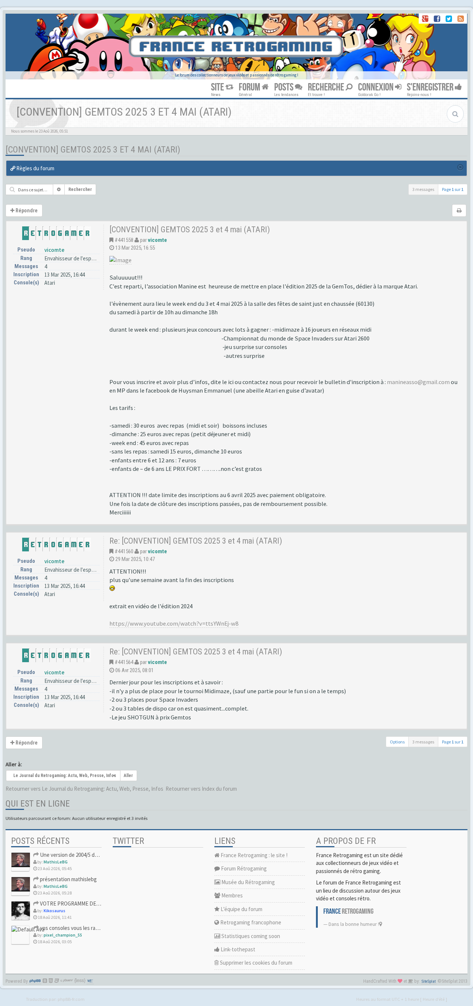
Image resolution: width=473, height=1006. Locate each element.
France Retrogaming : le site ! (253, 855)
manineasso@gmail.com (418, 382)
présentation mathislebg (68, 879)
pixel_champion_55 (63, 935)
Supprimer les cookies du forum (255, 962)
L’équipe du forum (241, 909)
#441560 (124, 551)
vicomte (54, 249)
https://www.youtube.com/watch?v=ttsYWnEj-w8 (173, 623)
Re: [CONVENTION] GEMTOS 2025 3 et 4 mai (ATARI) (195, 540)
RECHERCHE (327, 87)
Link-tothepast (237, 949)
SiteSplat (429, 981)
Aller (128, 775)
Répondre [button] (26, 210)
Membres (231, 895)
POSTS (284, 87)
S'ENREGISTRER (431, 87)
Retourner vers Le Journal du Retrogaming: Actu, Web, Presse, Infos (84, 788)
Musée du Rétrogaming (247, 882)
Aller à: (14, 764)
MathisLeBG (56, 862)
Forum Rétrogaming (243, 868)
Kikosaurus (54, 910)
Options (397, 742)
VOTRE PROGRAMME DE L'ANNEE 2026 (83, 903)
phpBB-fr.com (71, 999)
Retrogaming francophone (250, 922)
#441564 (124, 662)
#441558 (124, 240)
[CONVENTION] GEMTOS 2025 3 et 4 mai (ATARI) (93, 149)
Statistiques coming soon (250, 936)
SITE (218, 87)
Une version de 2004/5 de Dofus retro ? (84, 854)
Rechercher (80, 189)
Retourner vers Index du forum (201, 788)
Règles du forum (34, 168)
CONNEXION (376, 87)
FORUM (250, 87)
